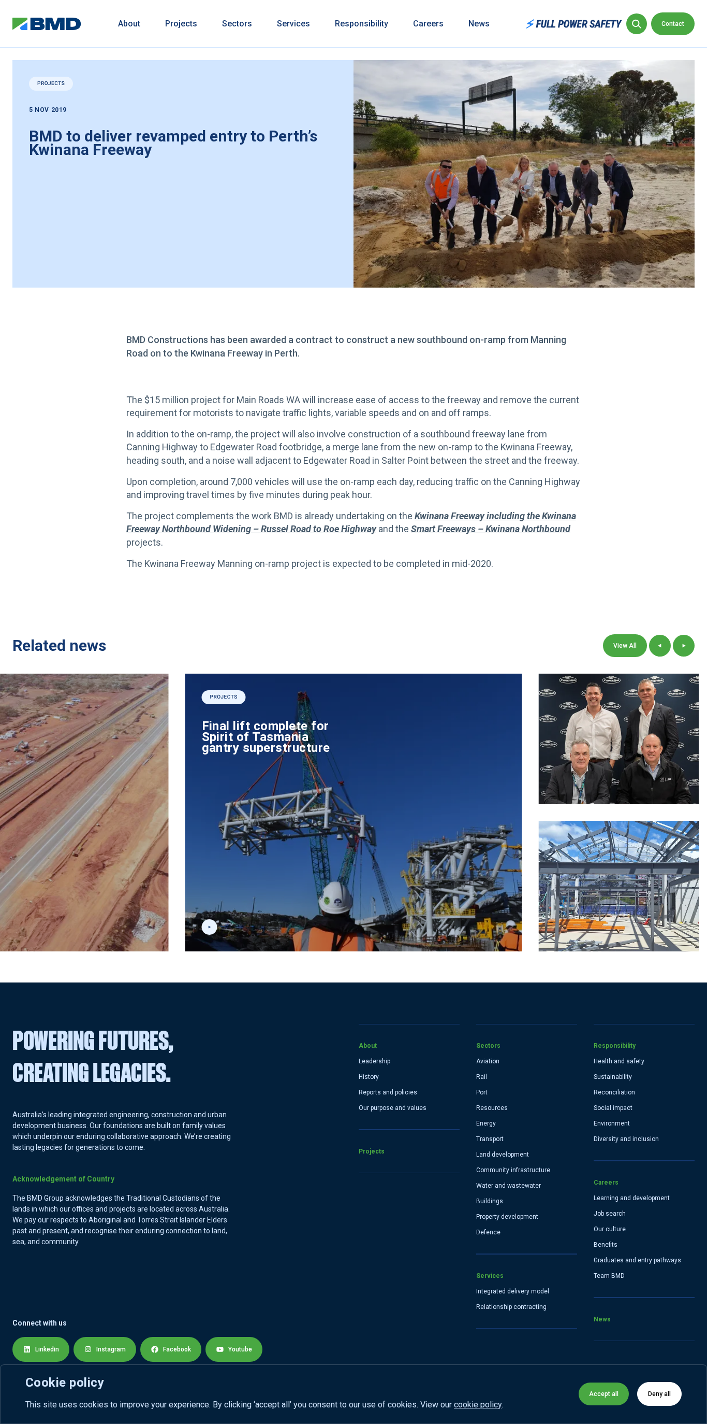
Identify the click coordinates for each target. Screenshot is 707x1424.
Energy (486, 1123)
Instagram (111, 1349)
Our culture (610, 1229)
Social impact (613, 1108)
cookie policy (478, 1404)
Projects (181, 24)
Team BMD (609, 1275)
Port (482, 1092)
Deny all (659, 1394)
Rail (481, 1076)
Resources (492, 1108)
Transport (490, 1139)
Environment (612, 1123)
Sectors (237, 24)
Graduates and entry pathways (637, 1260)
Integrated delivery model (512, 1291)
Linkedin (47, 1349)
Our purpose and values (392, 1108)
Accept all (603, 1394)
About (129, 24)
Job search (610, 1213)
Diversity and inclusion (626, 1139)
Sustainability (613, 1076)
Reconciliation (614, 1092)
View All (625, 645)
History (369, 1076)
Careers (428, 24)
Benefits (605, 1244)
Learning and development (632, 1198)
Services (293, 24)
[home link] (46, 24)
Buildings (489, 1201)
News (479, 24)
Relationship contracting (511, 1307)
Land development (502, 1154)
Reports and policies (388, 1092)
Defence (488, 1232)
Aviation (487, 1061)
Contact (672, 23)
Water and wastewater (508, 1185)
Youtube (240, 1349)
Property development (507, 1216)
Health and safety (619, 1061)
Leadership (374, 1061)
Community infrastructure (513, 1170)
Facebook (177, 1349)
